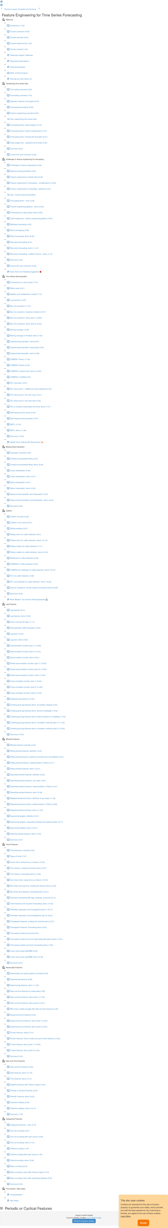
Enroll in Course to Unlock (84, 1221)
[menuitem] (1, 5)
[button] (1, 2)
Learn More (126, 1216)
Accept (143, 1222)
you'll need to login (94, 1217)
